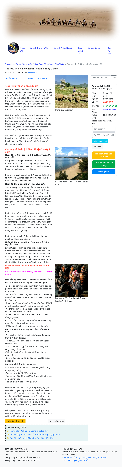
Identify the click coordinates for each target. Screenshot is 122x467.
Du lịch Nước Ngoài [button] (63, 48)
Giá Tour (42, 78)
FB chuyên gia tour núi (78, 460)
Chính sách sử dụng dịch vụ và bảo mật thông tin (84, 457)
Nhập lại (97, 146)
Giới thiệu (11, 78)
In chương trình (57, 421)
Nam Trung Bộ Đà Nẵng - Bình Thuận (49, 64)
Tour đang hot (80, 51)
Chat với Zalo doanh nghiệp (104, 164)
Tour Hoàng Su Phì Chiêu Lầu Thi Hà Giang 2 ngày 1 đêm (35, 434)
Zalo (64, 460)
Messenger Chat (104, 171)
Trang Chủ (22, 49)
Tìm (114, 77)
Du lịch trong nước (24, 64)
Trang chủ (9, 64)
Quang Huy (32, 72)
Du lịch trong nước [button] (39, 48)
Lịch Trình (27, 78)
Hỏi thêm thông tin (15, 421)
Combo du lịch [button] (94, 48)
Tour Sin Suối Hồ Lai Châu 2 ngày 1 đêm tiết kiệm (31, 438)
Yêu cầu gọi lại (100, 141)
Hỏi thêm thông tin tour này (103, 155)
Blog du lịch (109, 51)
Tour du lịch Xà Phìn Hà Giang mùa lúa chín (29, 431)
